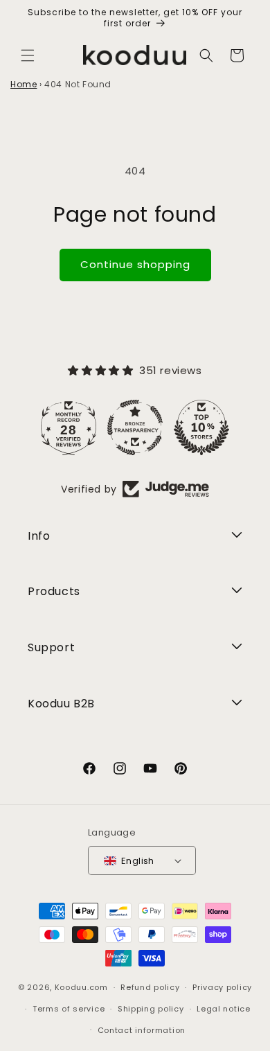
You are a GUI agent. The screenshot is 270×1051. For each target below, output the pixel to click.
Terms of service (69, 1008)
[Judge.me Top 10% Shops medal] (201, 427)
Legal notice (223, 1008)
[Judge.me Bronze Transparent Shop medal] (135, 427)
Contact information (142, 1030)
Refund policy (149, 987)
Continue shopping (135, 264)
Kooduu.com (81, 987)
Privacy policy (222, 987)
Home (23, 84)
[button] (27, 55)
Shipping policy (151, 1008)
